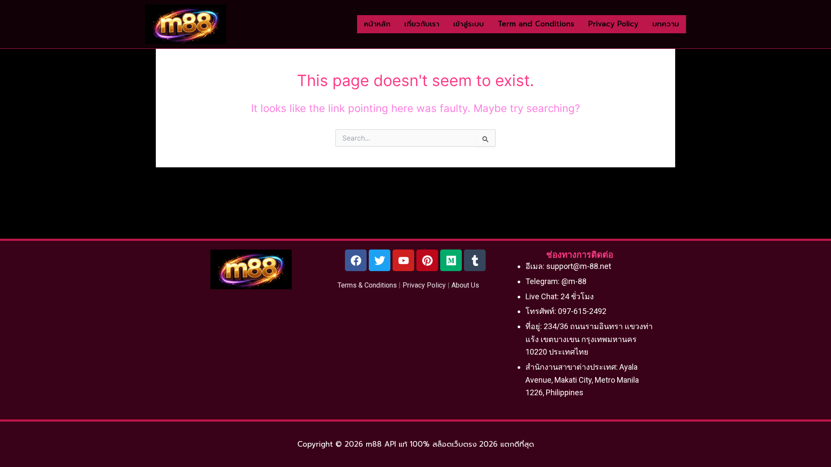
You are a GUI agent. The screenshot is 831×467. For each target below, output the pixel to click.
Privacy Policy (424, 285)
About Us (465, 285)
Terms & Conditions (367, 285)
